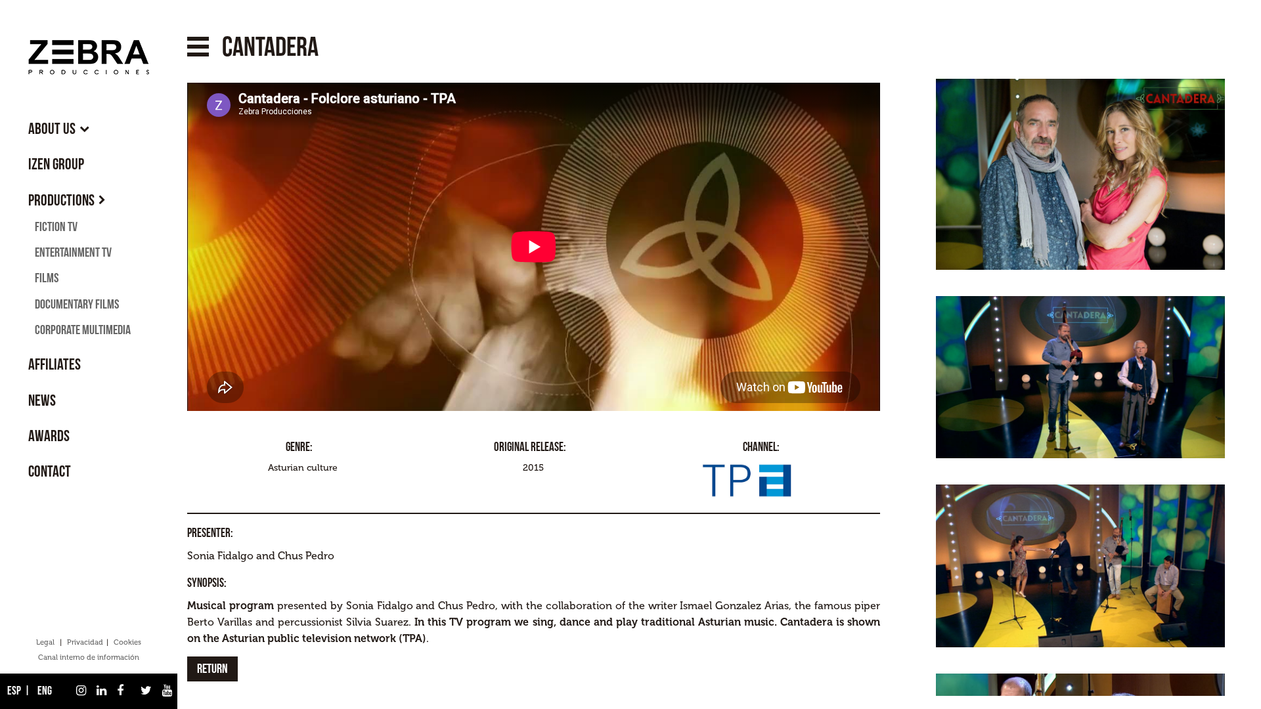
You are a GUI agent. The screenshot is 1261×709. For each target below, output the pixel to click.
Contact (49, 471)
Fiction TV (56, 227)
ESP (13, 691)
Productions (61, 200)
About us (52, 129)
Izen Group (56, 164)
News (42, 400)
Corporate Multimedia (83, 330)
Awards (49, 436)
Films (46, 278)
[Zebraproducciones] (89, 56)
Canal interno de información (88, 657)
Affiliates (54, 364)
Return (212, 669)
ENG (43, 691)
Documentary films (77, 304)
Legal (45, 642)
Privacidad (85, 642)
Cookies (127, 642)
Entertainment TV (73, 253)
